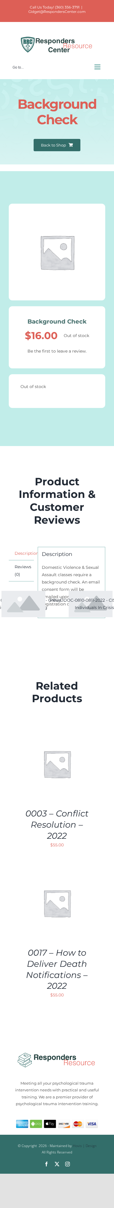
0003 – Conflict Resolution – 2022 (57, 824)
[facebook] (46, 1164)
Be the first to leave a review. (57, 351)
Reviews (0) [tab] (23, 570)
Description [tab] (24, 553)
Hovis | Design (84, 1145)
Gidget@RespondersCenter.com (57, 11)
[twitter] (57, 1164)
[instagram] (67, 1164)
